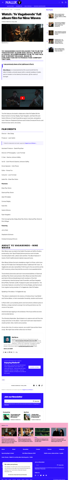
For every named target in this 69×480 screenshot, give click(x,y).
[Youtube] (5, 352)
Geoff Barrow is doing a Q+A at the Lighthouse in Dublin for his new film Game (41, 440)
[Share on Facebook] (34, 385)
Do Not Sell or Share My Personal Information (17, 474)
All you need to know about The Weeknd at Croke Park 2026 (59, 50)
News (3, 437)
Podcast (6, 479)
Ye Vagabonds (17, 9)
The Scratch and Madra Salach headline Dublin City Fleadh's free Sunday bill (60, 24)
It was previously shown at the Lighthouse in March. (18, 64)
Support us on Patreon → (31, 143)
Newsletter (25, 449)
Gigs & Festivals (28, 6)
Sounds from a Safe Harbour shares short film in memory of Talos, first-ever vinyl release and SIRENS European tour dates (9, 440)
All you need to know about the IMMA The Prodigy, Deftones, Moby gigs (60, 16)
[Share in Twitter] (36, 385)
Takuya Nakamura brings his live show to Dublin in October (60, 33)
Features (23, 479)
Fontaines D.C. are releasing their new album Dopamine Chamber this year (59, 41)
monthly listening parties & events (26, 346)
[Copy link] (42, 385)
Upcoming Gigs (19, 6)
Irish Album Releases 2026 (28, 453)
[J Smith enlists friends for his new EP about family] (33, 416)
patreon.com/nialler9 (8, 348)
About (13, 449)
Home (3, 449)
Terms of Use (6, 404)
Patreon (49, 449)
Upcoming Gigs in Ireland (8, 453)
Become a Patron (34, 367)
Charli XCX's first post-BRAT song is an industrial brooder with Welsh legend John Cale (58, 440)
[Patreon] (9, 352)
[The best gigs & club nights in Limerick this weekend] (12, 416)
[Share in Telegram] (39, 385)
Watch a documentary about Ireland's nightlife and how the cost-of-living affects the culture (25, 440)
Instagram (61, 449)
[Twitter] (15, 352)
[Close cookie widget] (30, 464)
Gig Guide (27, 479)
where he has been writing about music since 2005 (26, 340)
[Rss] (16, 352)
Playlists (9, 479)
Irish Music (6, 9)
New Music (14, 479)
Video (11, 9)
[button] (2, 2)
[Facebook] (13, 352)
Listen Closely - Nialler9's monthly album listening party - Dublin (17, 457)
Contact (38, 449)
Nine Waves (6, 70)
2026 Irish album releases (39, 6)
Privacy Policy (36, 403)
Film (2, 9)
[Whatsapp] (7, 352)
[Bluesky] (11, 352)
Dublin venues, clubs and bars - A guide (53, 453)
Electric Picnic (10, 6)
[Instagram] (3, 352)
